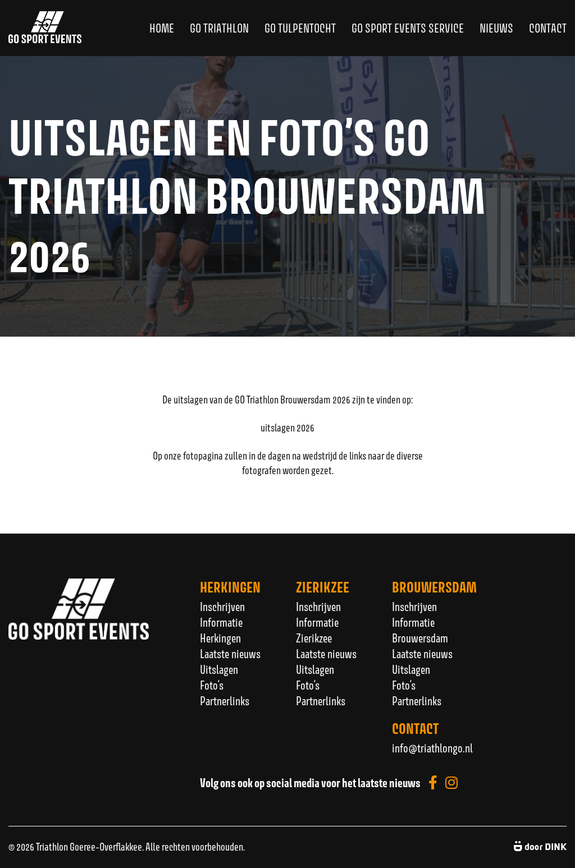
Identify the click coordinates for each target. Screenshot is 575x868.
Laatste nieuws (230, 653)
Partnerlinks (224, 701)
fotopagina (203, 455)
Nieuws (496, 28)
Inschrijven (222, 606)
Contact (548, 28)
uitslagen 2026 (287, 427)
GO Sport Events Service (408, 28)
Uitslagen (219, 669)
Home (161, 28)
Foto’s (211, 685)
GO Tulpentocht (300, 28)
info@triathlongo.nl (432, 748)
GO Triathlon (219, 28)
